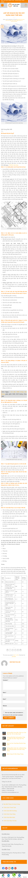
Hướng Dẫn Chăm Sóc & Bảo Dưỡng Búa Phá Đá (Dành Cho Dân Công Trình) (16, 749)
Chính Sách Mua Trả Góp (10, 820)
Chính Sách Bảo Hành (9, 817)
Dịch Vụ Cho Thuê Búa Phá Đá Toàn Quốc (16, 744)
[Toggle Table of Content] (2, 131)
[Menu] (2, 5)
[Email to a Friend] (15, 650)
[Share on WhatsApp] (7, 650)
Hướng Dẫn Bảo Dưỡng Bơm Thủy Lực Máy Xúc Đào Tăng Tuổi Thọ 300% (16, 739)
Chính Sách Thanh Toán (10, 807)
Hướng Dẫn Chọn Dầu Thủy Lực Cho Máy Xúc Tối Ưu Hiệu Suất (16, 733)
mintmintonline (20, 19)
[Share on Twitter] (12, 650)
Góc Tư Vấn (16, 655)
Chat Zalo (8, 877)
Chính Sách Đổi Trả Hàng (10, 810)
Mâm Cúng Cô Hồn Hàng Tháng (15, 754)
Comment (5, 680)
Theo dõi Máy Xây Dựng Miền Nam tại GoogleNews (13, 21)
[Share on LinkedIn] (20, 650)
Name (4, 692)
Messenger (19, 877)
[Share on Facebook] (10, 650)
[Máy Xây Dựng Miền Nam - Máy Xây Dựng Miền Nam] (14, 5)
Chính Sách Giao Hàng (9, 814)
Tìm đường (3, 877)
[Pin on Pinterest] (18, 650)
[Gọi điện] (14, 875)
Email (4, 699)
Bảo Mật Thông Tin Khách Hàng (12, 804)
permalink (14, 656)
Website (5, 705)
